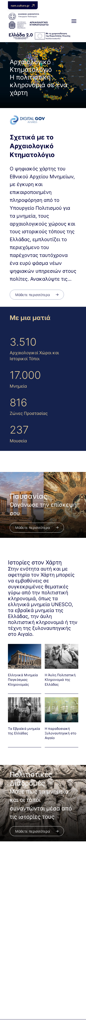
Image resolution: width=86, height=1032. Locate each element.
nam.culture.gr (20, 5)
